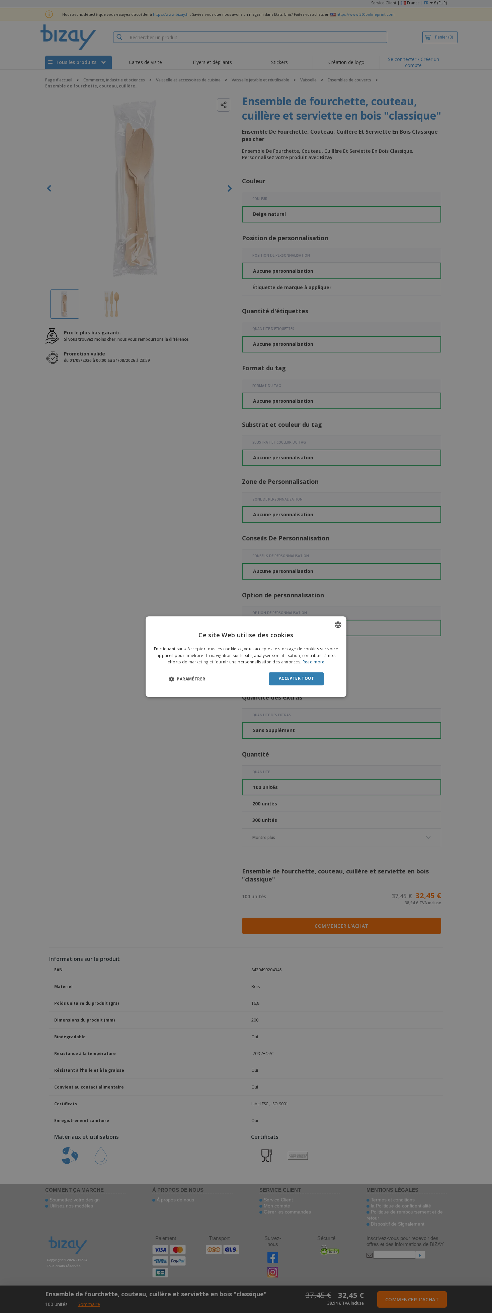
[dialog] (246, 656)
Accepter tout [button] (296, 678)
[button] (187, 679)
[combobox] (338, 624)
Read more (314, 662)
